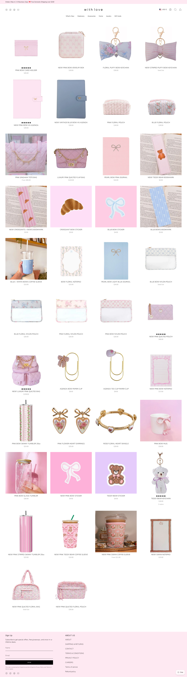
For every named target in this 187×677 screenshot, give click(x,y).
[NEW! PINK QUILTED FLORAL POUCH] (71, 584)
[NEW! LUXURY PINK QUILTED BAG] (26, 366)
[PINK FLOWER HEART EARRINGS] (71, 420)
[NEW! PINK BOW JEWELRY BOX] (71, 44)
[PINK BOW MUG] (161, 420)
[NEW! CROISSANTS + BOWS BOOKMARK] (26, 206)
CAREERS (69, 662)
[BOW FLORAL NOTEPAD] (71, 259)
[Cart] (180, 9)
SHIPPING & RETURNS (74, 644)
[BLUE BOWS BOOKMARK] (161, 206)
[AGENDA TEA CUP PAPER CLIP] (116, 366)
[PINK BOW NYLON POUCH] (116, 311)
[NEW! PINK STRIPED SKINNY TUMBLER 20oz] (26, 531)
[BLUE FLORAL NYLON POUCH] (26, 311)
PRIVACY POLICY (72, 658)
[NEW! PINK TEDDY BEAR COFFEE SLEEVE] (71, 531)
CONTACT (69, 649)
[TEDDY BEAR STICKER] (116, 473)
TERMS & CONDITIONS (74, 653)
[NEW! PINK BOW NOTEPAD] (161, 366)
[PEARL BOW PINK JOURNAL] (116, 154)
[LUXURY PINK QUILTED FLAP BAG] (71, 154)
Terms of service (71, 667)
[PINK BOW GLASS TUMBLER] (26, 473)
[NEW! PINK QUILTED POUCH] (161, 311)
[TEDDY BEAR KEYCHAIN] (161, 473)
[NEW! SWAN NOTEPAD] (161, 531)
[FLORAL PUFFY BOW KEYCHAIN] (116, 44)
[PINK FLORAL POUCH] (116, 99)
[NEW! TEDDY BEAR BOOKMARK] (161, 154)
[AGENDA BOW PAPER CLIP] (71, 366)
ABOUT (68, 639)
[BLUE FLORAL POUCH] (161, 99)
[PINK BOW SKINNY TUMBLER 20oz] (26, 420)
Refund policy (70, 671)
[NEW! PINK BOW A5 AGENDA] (26, 99)
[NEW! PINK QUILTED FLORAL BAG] (26, 584)
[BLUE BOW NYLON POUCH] (161, 259)
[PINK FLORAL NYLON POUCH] (71, 311)
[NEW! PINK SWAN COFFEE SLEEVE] (116, 531)
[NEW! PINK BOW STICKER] (71, 473)
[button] (175, 9)
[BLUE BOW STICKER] (116, 206)
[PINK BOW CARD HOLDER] (26, 44)
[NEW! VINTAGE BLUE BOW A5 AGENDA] (71, 99)
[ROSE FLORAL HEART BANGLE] (116, 420)
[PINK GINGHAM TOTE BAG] (26, 154)
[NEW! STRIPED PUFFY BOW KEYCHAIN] (161, 44)
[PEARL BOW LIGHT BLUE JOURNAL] (116, 259)
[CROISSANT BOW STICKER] (71, 206)
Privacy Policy (40, 667)
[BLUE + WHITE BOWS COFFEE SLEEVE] (26, 259)
